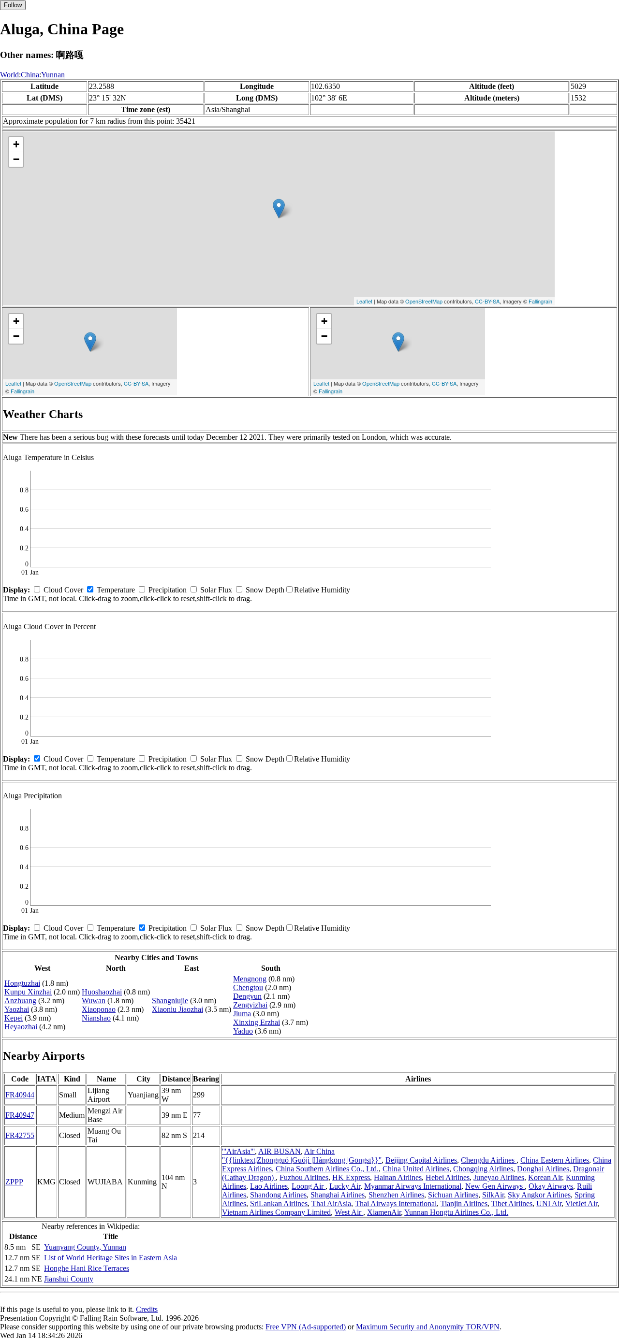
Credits (147, 1309)
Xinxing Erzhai (256, 1022)
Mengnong (249, 979)
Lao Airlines (269, 1186)
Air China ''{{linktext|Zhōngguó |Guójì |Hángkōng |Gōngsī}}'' (302, 1155)
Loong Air (308, 1186)
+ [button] (16, 144)
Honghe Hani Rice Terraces (86, 1268)
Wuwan (93, 1000)
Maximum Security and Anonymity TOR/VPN (428, 1327)
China (30, 75)
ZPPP (14, 1182)
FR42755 (19, 1135)
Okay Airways (551, 1186)
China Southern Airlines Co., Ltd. (327, 1169)
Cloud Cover (63, 590)
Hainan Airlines (398, 1177)
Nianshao (96, 1018)
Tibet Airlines (511, 1203)
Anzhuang (20, 1000)
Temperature (116, 590)
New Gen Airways (495, 1186)
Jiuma (242, 1013)
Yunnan (53, 75)
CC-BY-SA (487, 301)
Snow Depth (265, 590)
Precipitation (167, 590)
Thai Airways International (396, 1203)
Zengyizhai (250, 1005)
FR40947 (19, 1115)
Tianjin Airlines (464, 1203)
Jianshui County (68, 1279)
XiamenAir (384, 1212)
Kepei (13, 1018)
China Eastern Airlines (554, 1160)
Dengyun (247, 996)
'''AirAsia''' (238, 1151)
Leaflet (364, 301)
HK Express (351, 1177)
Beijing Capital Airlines (421, 1160)
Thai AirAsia (331, 1203)
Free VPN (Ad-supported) (305, 1327)
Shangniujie (170, 1000)
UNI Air (548, 1203)
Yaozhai (16, 1009)
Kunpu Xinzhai (28, 992)
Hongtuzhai (22, 983)
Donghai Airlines (543, 1169)
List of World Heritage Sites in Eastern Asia (110, 1258)
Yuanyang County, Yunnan (85, 1247)
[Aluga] (279, 208)
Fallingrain (540, 301)
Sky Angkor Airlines (539, 1195)
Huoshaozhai (102, 992)
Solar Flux (216, 590)
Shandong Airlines (278, 1195)
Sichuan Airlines (453, 1195)
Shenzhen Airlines (396, 1195)
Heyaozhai (20, 1027)
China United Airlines (416, 1169)
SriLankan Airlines (279, 1203)
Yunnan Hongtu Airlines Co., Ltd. (456, 1212)
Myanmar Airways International (412, 1186)
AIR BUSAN (279, 1151)
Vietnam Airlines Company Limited (276, 1212)
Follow (13, 5)
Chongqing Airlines (483, 1169)
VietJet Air (581, 1203)
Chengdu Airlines (488, 1160)
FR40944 (19, 1095)
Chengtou (248, 987)
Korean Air (545, 1177)
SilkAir (493, 1195)
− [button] (16, 159)
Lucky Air (344, 1186)
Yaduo (243, 1031)
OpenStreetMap (423, 301)
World (9, 75)
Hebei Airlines (448, 1177)
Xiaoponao (99, 1009)
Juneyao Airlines (498, 1177)
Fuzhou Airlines (304, 1177)
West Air (349, 1212)
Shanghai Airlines (337, 1195)
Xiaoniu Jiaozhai (177, 1009)
